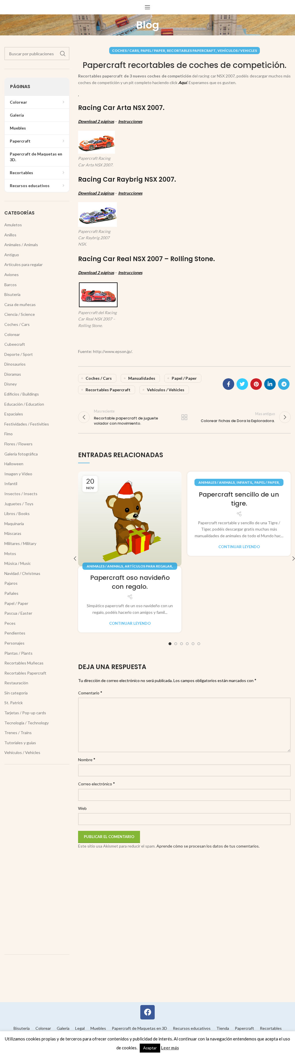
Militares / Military (20, 543)
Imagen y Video (18, 473)
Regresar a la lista (184, 417)
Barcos (10, 284)
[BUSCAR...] (62, 53)
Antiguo (11, 254)
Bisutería (12, 294)
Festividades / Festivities (26, 423)
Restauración (16, 682)
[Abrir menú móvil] (147, 7)
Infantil (245, 482)
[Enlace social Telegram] (284, 384)
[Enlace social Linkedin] (270, 384)
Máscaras (12, 533)
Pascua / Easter (18, 613)
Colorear (12, 334)
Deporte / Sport (18, 354)
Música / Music (17, 563)
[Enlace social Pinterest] (256, 384)
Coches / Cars (125, 50)
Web (82, 808)
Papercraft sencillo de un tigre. (239, 499)
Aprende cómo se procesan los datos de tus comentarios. (208, 846)
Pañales (11, 593)
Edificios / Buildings (21, 394)
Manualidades (141, 378)
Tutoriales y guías (20, 742)
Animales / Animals (105, 566)
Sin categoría (16, 692)
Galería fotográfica (21, 453)
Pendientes (14, 632)
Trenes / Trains (18, 732)
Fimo (8, 433)
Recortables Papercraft (191, 50)
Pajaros (11, 583)
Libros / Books (17, 513)
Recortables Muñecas (24, 662)
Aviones (11, 274)
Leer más (170, 1047)
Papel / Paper (153, 50)
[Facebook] (147, 1012)
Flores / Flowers (18, 443)
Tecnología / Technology (26, 722)
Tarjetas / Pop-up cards (25, 712)
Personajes (14, 643)
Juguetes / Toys (18, 503)
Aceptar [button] (150, 1048)
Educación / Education (24, 404)
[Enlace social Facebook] (228, 384)
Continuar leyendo (130, 623)
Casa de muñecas (20, 304)
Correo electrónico (96, 783)
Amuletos (13, 224)
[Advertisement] (36, 859)
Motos (10, 553)
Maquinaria (14, 523)
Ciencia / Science (19, 314)
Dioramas (12, 374)
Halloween (13, 463)
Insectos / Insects (20, 493)
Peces (10, 623)
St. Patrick (13, 702)
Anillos (10, 234)
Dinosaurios (15, 364)
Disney (10, 383)
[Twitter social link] (242, 384)
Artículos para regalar (148, 566)
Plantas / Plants (18, 653)
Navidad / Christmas (22, 573)
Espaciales (13, 413)
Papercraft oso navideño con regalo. (130, 582)
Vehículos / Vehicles (237, 50)
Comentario (90, 692)
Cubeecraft (14, 344)
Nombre (86, 759)
